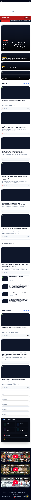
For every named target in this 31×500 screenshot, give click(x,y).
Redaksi (5, 492)
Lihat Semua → (26, 83)
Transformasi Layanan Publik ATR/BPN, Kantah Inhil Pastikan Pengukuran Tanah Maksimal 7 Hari (15, 229)
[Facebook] (23, 1)
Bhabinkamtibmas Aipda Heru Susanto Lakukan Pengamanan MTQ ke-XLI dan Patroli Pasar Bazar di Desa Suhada (15, 59)
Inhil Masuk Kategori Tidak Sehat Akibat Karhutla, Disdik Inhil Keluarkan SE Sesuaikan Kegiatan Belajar (15, 46)
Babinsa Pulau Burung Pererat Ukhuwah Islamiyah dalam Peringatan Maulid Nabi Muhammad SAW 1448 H (15, 178)
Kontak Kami (15, 494)
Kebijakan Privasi (13, 492)
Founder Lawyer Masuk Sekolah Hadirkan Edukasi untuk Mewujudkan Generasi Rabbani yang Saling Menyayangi (14, 354)
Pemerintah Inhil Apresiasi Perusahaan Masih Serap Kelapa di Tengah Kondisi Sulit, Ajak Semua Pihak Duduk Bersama (18, 300)
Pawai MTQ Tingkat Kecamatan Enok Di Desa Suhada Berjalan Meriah (15, 265)
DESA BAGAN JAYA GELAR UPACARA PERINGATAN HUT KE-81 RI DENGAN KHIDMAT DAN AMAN (18, 278)
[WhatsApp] (29, 1)
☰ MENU (27, 17)
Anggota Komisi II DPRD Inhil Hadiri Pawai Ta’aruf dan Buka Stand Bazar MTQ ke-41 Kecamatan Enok (15, 77)
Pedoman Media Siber (23, 492)
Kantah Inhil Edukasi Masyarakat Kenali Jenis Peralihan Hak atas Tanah (15, 68)
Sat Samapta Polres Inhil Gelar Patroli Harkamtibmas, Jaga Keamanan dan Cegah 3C (13, 204)
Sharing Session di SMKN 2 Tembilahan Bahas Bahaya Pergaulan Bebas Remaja (13, 380)
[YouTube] (26, 1)
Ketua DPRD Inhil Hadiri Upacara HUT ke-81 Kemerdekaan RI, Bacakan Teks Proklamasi (13, 152)
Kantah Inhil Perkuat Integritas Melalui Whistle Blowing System (17, 293)
